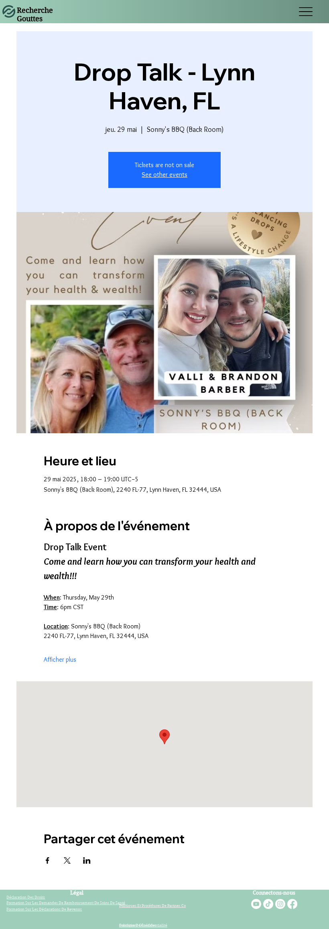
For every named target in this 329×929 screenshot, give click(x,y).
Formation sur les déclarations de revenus (44, 909)
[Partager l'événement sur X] (67, 860)
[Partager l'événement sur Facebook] (47, 860)
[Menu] (306, 12)
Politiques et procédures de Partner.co (152, 905)
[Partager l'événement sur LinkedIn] (87, 860)
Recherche (35, 10)
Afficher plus (60, 659)
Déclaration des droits (25, 897)
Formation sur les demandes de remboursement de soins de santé (65, 902)
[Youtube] (256, 904)
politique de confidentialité (143, 925)
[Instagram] (280, 904)
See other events (164, 174)
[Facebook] (292, 904)
